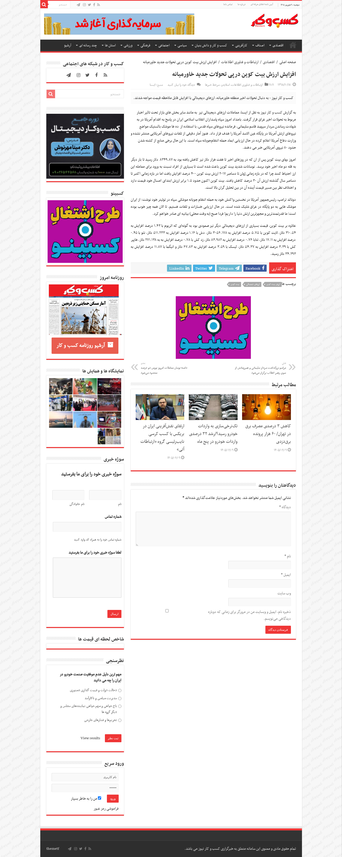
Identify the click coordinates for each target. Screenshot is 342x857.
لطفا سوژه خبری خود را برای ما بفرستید (95, 553)
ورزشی (128, 45)
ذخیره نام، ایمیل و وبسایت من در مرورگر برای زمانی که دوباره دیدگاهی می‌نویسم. (249, 615)
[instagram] (84, 5)
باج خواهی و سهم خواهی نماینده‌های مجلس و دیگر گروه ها (88, 709)
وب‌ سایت (284, 593)
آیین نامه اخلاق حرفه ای (262, 4)
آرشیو (67, 45)
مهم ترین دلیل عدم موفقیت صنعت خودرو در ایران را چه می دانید (90, 677)
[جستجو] (44, 4)
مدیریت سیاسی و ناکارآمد (101, 698)
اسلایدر (225, 85)
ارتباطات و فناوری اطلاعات (240, 62)
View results (90, 738)
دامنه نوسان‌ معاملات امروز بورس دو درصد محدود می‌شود (164, 368)
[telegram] (78, 5)
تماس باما (228, 4)
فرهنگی (145, 45)
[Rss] (98, 5)
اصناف (259, 45)
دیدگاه (285, 507)
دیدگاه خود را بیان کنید (181, 85)
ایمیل (286, 575)
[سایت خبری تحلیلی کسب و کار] (274, 20)
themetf (52, 848)
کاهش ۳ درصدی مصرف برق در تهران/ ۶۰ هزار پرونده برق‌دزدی (268, 434)
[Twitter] (89, 5)
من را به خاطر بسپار (84, 798)
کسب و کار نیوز (271, 112)
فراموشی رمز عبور (106, 808)
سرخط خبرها (212, 85)
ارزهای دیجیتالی (253, 284)
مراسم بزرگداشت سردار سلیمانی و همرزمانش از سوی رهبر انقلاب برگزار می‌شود (260, 368)
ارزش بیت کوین (273, 284)
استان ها (110, 45)
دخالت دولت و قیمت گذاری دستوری (93, 690)
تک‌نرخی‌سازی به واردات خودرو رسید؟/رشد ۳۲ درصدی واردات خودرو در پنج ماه (213, 434)
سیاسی (182, 45)
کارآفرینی (241, 45)
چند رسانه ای (88, 45)
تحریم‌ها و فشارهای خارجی (100, 720)
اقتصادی (277, 45)
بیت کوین (235, 284)
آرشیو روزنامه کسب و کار (81, 345)
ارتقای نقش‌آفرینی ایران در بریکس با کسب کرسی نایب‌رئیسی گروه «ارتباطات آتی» (162, 437)
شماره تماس (113, 517)
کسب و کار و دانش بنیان (211, 45)
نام (287, 556)
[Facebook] (94, 5)
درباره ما (242, 4)
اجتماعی (163, 45)
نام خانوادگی (76, 504)
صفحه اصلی (292, 45)
